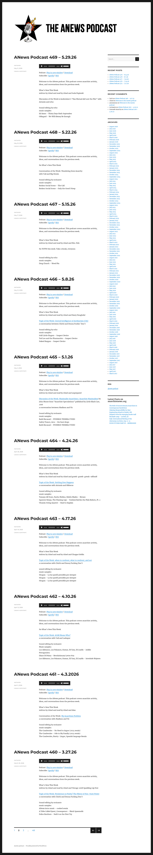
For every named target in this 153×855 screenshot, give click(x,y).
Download (68, 73)
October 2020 (113, 279)
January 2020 (113, 299)
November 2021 (114, 251)
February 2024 (114, 192)
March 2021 (113, 269)
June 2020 (112, 288)
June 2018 (112, 341)
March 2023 (113, 216)
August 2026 (113, 126)
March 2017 (113, 373)
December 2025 (114, 144)
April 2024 (112, 188)
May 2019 (112, 317)
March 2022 (113, 242)
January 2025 (113, 168)
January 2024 (113, 194)
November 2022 (114, 225)
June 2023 (112, 210)
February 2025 (114, 166)
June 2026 (112, 131)
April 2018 (112, 345)
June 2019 (112, 314)
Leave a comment (20, 71)
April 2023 (112, 214)
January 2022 (113, 247)
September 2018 (114, 334)
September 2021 (114, 255)
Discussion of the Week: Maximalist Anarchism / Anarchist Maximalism (68, 399)
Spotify (51, 76)
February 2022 (114, 245)
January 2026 (113, 142)
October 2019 (113, 306)
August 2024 (113, 179)
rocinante (17, 65)
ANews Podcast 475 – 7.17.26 (119, 83)
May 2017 (112, 369)
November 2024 (114, 172)
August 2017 (113, 363)
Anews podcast (19, 846)
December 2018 (114, 328)
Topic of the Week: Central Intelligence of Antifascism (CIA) (63, 321)
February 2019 (114, 323)
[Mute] (62, 66)
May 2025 (112, 159)
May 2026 (112, 133)
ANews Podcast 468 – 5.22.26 (45, 132)
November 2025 (114, 146)
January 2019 (113, 325)
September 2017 (114, 360)
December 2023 (114, 196)
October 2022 (113, 227)
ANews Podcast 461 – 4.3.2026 (46, 674)
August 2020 (113, 284)
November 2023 (114, 199)
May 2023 (112, 212)
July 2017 (112, 365)
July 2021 (112, 260)
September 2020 (114, 282)
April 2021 (112, 266)
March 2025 (113, 164)
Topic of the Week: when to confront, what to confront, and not (65, 560)
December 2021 (114, 249)
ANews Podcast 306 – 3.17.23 (124, 98)
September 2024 (114, 177)
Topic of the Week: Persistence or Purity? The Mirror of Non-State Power (69, 794)
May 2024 (112, 186)
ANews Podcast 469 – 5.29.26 (45, 57)
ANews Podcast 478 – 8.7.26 (118, 77)
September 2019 (114, 308)
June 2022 (112, 236)
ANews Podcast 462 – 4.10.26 (45, 596)
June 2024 (112, 183)
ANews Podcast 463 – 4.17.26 (45, 518)
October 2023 (113, 201)
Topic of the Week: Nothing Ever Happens (56, 482)
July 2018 (112, 339)
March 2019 (113, 321)
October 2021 (113, 253)
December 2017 (114, 354)
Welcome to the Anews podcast (126, 101)
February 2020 (114, 297)
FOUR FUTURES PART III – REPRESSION (122, 423)
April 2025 (112, 161)
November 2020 (114, 277)
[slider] (66, 66)
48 (34, 830)
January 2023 (113, 220)
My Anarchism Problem (71, 716)
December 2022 (114, 223)
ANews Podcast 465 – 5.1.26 (43, 356)
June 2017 (112, 367)
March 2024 (113, 190)
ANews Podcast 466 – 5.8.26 (44, 279)
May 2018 (112, 343)
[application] (54, 66)
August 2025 (113, 153)
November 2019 (114, 304)
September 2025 (114, 151)
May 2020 (112, 290)
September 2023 (114, 203)
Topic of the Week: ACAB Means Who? (54, 635)
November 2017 (114, 356)
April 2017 (112, 371)
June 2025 (112, 157)
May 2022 (112, 238)
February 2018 (114, 349)
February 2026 (114, 140)
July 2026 (112, 129)
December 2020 (114, 275)
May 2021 (112, 264)
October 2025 (113, 148)
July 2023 (112, 207)
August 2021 (113, 258)
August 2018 (113, 336)
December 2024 (114, 170)
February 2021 (114, 271)
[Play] (42, 66)
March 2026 (113, 137)
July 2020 (112, 286)
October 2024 (113, 175)
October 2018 (113, 332)
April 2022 (112, 240)
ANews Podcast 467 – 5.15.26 (44, 204)
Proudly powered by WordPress (36, 846)
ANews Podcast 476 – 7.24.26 (119, 81)
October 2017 (113, 358)
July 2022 (112, 234)
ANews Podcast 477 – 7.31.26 (119, 79)
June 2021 (112, 262)
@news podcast (113, 388)
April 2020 (112, 293)
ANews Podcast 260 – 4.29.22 (128, 107)
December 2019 (114, 301)
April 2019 (112, 319)
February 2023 (114, 218)
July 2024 (112, 181)
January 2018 (113, 352)
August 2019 (113, 310)
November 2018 (114, 330)
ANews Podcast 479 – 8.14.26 (119, 75)
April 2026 (112, 135)
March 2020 (113, 295)
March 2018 (113, 347)
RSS (57, 76)
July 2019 (112, 312)
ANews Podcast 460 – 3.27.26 (45, 752)
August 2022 (113, 231)
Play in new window (55, 73)
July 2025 (112, 155)
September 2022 (114, 229)
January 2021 (113, 273)
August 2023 (113, 205)
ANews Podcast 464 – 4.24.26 (46, 440)
